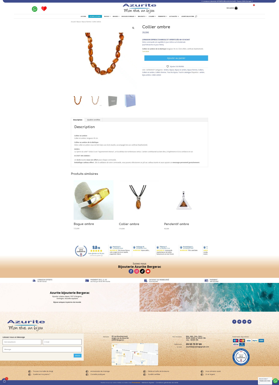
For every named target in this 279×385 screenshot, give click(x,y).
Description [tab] (77, 120)
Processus (136, 383)
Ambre (166, 70)
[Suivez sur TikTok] (142, 271)
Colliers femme (160, 72)
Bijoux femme (86, 22)
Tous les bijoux (172, 72)
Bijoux (79, 22)
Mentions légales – (149, 383)
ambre (202, 72)
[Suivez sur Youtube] (148, 271)
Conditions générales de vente (167, 383)
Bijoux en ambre (180, 70)
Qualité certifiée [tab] (93, 120)
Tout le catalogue (185, 72)
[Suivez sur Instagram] (136, 271)
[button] (133, 28)
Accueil (73, 22)
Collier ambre (156, 75)
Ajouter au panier (176, 58)
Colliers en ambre (148, 72)
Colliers (200, 70)
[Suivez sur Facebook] (131, 271)
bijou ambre (146, 75)
